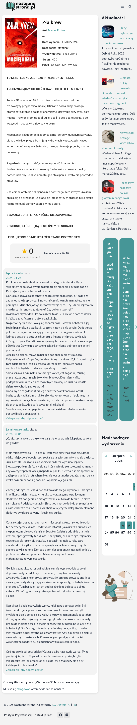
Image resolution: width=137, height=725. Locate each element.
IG (69, 704)
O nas (48, 715)
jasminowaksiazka (17, 429)
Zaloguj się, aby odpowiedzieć (24, 418)
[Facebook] (60, 715)
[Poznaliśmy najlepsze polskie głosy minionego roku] (108, 186)
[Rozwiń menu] (122, 6)
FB (74, 704)
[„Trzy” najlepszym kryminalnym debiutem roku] (108, 32)
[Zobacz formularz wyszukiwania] (130, 7)
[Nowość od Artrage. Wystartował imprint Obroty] (108, 136)
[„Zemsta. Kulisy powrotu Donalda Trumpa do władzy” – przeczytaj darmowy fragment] (108, 81)
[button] (101, 327)
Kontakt (38, 715)
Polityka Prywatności (17, 715)
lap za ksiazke (14, 273)
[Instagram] (67, 715)
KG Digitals (59, 704)
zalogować (23, 689)
